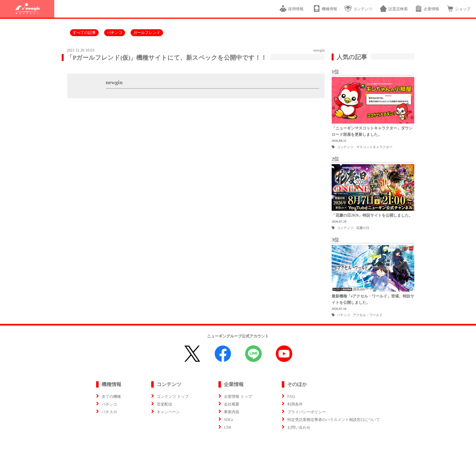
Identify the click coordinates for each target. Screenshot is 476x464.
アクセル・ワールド (368, 315)
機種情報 (329, 9)
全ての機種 (111, 396)
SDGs (228, 420)
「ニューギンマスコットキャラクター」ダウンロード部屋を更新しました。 (372, 131)
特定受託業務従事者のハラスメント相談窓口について (333, 420)
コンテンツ (362, 9)
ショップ (462, 9)
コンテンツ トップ (173, 396)
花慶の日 (362, 228)
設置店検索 (398, 9)
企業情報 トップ (238, 396)
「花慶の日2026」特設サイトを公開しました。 (372, 215)
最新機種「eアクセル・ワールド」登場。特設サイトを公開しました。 (373, 299)
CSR (227, 427)
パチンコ (114, 33)
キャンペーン (168, 412)
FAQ (291, 396)
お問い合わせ (298, 427)
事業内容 (231, 412)
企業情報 (431, 9)
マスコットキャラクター (374, 147)
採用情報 (297, 9)
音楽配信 (164, 404)
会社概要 (231, 404)
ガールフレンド (146, 33)
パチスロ (109, 412)
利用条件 (295, 404)
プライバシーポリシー (306, 412)
